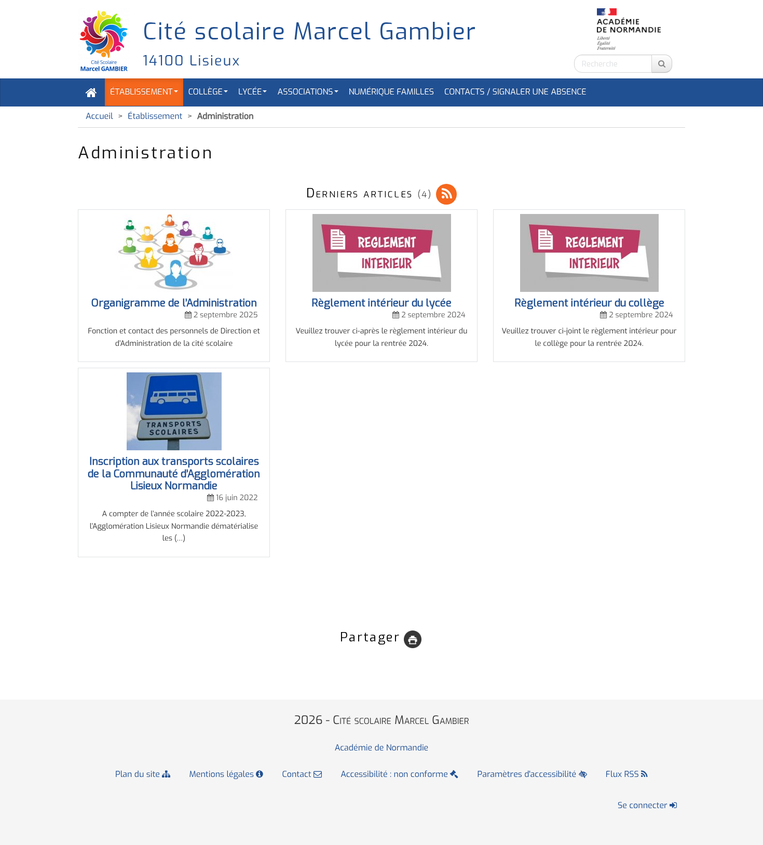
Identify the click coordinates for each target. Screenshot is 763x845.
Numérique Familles (391, 92)
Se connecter (644, 805)
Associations (305, 92)
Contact (298, 774)
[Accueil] (91, 92)
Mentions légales (222, 774)
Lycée (250, 92)
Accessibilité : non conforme (395, 774)
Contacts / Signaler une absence (515, 92)
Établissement (141, 92)
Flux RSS (623, 774)
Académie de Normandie (382, 748)
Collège (205, 92)
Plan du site (138, 774)
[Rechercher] (661, 64)
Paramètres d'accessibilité (528, 774)
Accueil (99, 116)
